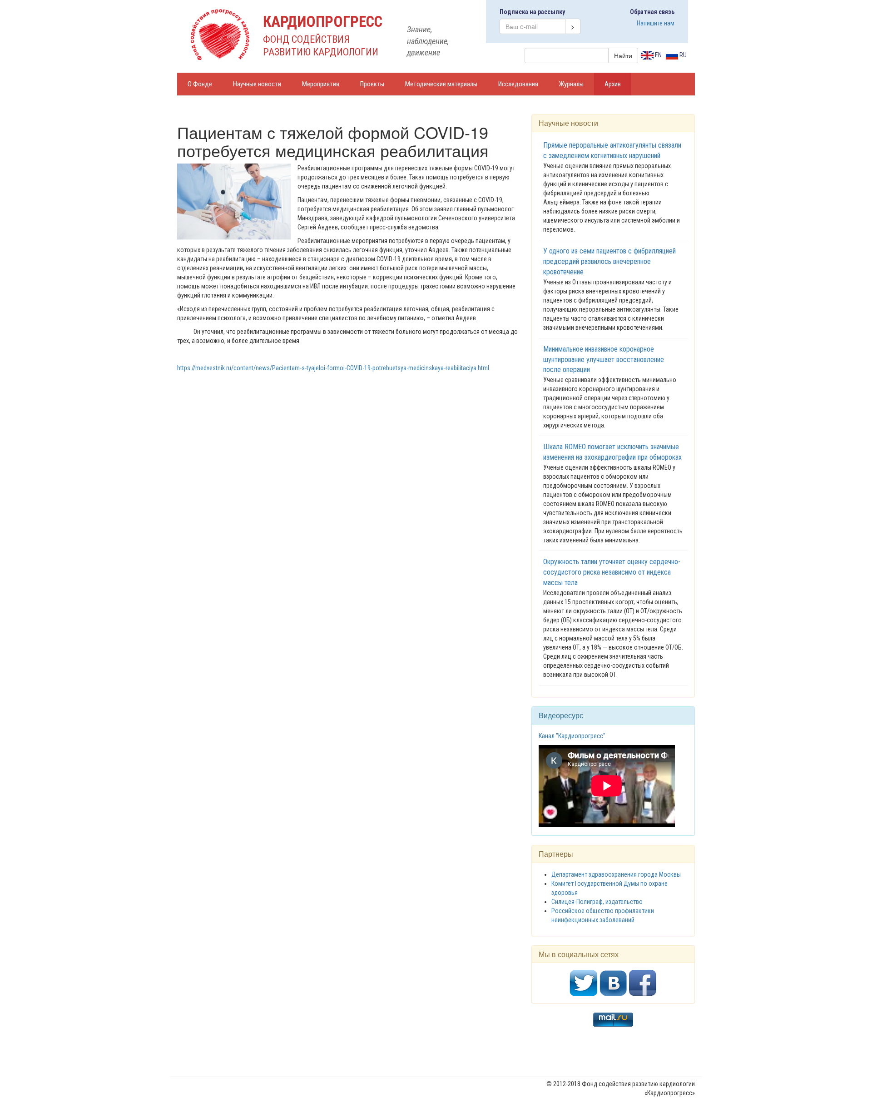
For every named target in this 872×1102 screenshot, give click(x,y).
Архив (612, 84)
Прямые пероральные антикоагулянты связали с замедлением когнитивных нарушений (612, 150)
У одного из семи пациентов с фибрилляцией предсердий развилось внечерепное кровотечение (609, 261)
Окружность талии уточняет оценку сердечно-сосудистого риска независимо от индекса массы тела (611, 572)
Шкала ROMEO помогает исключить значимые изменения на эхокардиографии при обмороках (612, 452)
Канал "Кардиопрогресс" (572, 736)
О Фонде (200, 84)
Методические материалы (441, 84)
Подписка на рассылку (532, 11)
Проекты (372, 84)
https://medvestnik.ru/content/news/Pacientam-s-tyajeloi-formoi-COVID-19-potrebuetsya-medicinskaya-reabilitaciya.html (333, 368)
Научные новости (257, 84)
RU (682, 55)
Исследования (518, 84)
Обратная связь (652, 11)
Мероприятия (320, 84)
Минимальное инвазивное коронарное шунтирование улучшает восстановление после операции (603, 359)
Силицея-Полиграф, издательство (597, 901)
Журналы (571, 84)
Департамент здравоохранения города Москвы (616, 874)
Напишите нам (655, 23)
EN (658, 55)
